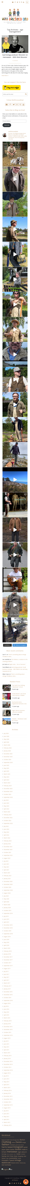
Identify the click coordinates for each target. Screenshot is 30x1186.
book (8, 1140)
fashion (5, 1144)
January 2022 (7, 843)
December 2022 (8, 817)
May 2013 (6, 1116)
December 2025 (8, 754)
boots (11, 1140)
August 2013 (7, 1108)
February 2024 (8, 785)
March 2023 (7, 812)
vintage (18, 1160)
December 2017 (8, 957)
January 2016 (7, 1023)
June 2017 (6, 974)
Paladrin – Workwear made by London (19, 719)
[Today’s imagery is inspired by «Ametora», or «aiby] (15, 254)
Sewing (4, 1156)
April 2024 (6, 780)
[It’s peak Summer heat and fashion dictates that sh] (15, 329)
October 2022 (7, 820)
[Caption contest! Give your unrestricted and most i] (15, 154)
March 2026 (7, 745)
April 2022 (6, 835)
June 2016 (6, 1009)
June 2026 (6, 736)
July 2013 (6, 1111)
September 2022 (8, 823)
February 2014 (8, 1090)
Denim (19, 1142)
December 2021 (8, 846)
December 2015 (8, 1026)
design (24, 1142)
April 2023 (6, 809)
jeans (8, 1149)
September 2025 (8, 762)
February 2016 (8, 1021)
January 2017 (7, 989)
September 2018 (8, 933)
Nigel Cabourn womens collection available (18, 711)
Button (22, 1140)
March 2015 (7, 1052)
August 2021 (7, 858)
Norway (4, 1154)
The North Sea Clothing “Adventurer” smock (18, 686)
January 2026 (7, 751)
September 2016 (8, 1000)
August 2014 (7, 1073)
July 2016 (6, 1006)
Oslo (8, 1154)
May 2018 (6, 942)
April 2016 (6, 1015)
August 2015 (7, 1038)
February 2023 (8, 814)
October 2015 (7, 1032)
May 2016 (6, 1012)
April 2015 (6, 1050)
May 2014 (6, 1082)
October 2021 (7, 852)
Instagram (18, 1146)
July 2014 (6, 1076)
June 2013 (6, 1113)
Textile (19, 1158)
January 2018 (7, 954)
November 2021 (8, 849)
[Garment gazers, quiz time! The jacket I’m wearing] (15, 404)
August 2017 (7, 968)
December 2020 (8, 881)
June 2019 (6, 919)
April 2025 (6, 771)
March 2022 (7, 838)
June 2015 (6, 1044)
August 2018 (7, 936)
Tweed (11, 1160)
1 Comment (15, 60)
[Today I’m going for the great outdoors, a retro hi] (15, 479)
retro (15, 1154)
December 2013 (8, 1096)
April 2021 (6, 870)
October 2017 (7, 962)
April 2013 (6, 1119)
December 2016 (8, 992)
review (18, 1154)
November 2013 (8, 1099)
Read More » (5, 75)
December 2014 (8, 1061)
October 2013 (7, 1102)
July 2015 (6, 1041)
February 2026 (8, 748)
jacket (26, 1147)
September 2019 (8, 913)
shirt (8, 1156)
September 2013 (8, 1105)
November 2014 (8, 1064)
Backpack (4, 1140)
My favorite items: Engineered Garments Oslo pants (19, 703)
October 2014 (7, 1067)
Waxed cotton (15, 1163)
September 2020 (8, 890)
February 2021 (8, 875)
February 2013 (8, 1125)
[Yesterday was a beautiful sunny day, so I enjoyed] (15, 630)
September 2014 (8, 1070)
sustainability (13, 1158)
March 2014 (7, 1087)
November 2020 (8, 884)
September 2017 (8, 965)
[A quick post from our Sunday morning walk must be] (15, 429)
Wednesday (23, 1163)
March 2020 (7, 904)
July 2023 (6, 800)
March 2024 (7, 783)
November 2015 (8, 1029)
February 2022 (8, 841)
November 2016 (8, 994)
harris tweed (7, 1147)
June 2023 (6, 803)
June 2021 (6, 864)
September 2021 (8, 855)
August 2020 (7, 893)
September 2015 (8, 1035)
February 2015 (8, 1055)
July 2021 (6, 861)
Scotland (23, 1154)
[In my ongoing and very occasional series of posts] (15, 504)
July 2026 (6, 733)
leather (12, 1149)
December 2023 (8, 788)
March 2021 (7, 873)
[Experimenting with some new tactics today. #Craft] (15, 529)
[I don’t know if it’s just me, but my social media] (15, 179)
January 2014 (7, 1093)
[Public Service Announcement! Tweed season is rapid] (15, 379)
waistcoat (6, 1162)
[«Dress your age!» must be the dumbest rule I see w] (15, 579)
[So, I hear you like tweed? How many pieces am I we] (15, 604)
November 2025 (8, 756)
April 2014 (6, 1084)
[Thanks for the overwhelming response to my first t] (15, 554)
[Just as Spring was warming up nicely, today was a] (15, 454)
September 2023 (8, 797)
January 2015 (7, 1058)
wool (3, 1165)
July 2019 (6, 916)
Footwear (12, 1145)
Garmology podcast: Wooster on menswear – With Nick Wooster (15, 56)
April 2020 (6, 902)
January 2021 (7, 878)
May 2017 (6, 977)
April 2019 (6, 922)
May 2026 (6, 739)
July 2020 (6, 896)
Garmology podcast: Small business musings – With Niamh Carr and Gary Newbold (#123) (14, 669)
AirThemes (15, 1180)
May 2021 (6, 867)
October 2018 (7, 931)
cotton (13, 1142)
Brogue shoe (16, 1140)
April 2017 (6, 980)
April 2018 (6, 945)
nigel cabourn (22, 1152)
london (18, 1149)
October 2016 (7, 997)
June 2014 (6, 1079)
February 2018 (8, 951)
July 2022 (6, 826)
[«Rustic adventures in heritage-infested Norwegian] (15, 279)
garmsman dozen (19, 1145)
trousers (5, 1160)
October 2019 (7, 910)
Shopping (20, 1156)
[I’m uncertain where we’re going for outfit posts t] (15, 204)
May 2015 (6, 1047)
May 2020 (6, 899)
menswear (12, 1151)
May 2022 (6, 832)
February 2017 (8, 986)
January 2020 (7, 907)
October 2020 (7, 887)
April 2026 (6, 742)
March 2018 (7, 948)
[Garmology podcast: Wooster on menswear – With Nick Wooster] (15, 44)
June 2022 (6, 829)
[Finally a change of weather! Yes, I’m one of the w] (15, 354)
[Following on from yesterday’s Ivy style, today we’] (15, 229)
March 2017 (7, 983)
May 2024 (6, 777)
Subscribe (6, 125)
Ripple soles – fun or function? (17, 664)
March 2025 (7, 774)
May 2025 (6, 768)
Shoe (11, 1156)
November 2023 (8, 791)
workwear (8, 1165)
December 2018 (8, 925)
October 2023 (7, 794)
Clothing (6, 1142)
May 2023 (6, 806)
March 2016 (7, 1018)
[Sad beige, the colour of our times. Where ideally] (15, 304)
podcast (11, 1154)
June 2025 (6, 765)
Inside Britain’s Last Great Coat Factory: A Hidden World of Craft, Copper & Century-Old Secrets (19, 695)
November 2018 (8, 928)
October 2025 (7, 759)
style (7, 1158)
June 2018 (6, 939)
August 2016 (7, 1003)
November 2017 (8, 960)
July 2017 (6, 971)
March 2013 (7, 1122)
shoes (15, 1156)
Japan (4, 1149)
